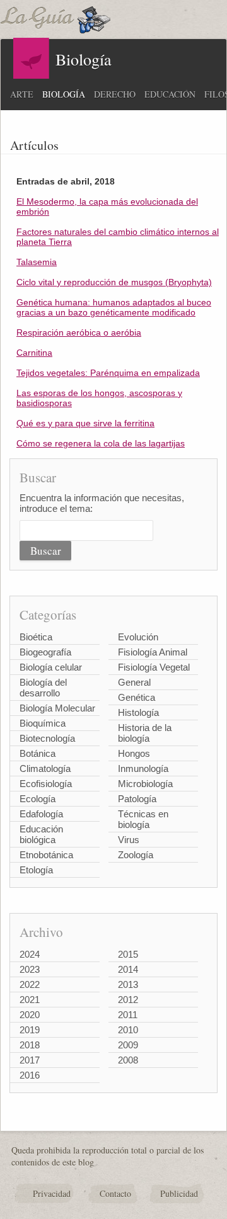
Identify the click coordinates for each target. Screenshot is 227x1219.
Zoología (135, 854)
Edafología (41, 813)
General (134, 682)
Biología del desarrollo (43, 687)
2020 (30, 1014)
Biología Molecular (57, 708)
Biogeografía (45, 652)
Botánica (37, 753)
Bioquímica (43, 723)
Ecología (37, 798)
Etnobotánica (46, 854)
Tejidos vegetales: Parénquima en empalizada (108, 373)
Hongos (134, 753)
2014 (128, 969)
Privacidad (52, 1193)
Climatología (45, 768)
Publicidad (179, 1193)
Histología (138, 712)
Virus (128, 839)
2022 (30, 984)
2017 (30, 1060)
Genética (136, 697)
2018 (30, 1045)
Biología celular (51, 667)
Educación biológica (41, 834)
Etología (36, 870)
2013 (128, 984)
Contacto (115, 1193)
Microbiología (145, 783)
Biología (63, 94)
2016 (30, 1075)
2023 (30, 969)
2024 (30, 954)
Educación (169, 94)
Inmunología (143, 768)
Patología (137, 798)
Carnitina (34, 353)
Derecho (115, 94)
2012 (128, 999)
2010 (128, 1029)
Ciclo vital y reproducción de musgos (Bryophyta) (114, 282)
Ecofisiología (46, 783)
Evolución (138, 637)
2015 (128, 954)
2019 (30, 1029)
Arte (21, 94)
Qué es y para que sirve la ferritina (85, 423)
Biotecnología (47, 738)
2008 (128, 1060)
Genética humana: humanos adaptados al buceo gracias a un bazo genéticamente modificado (113, 307)
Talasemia (36, 262)
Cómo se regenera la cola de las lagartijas (100, 443)
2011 (127, 1014)
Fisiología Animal (152, 652)
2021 (30, 999)
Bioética (36, 637)
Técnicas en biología (143, 819)
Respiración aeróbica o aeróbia (78, 332)
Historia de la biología (145, 733)
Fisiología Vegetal (154, 667)
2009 (128, 1045)
